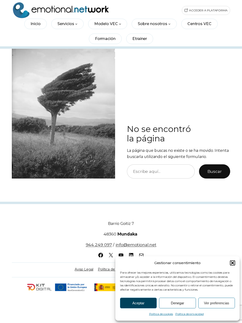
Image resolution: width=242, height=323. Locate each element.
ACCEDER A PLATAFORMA (208, 10)
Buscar (214, 171)
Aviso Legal (84, 269)
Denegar (177, 303)
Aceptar (138, 303)
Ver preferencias (216, 303)
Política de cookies (161, 314)
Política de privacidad (189, 314)
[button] (232, 263)
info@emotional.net (136, 244)
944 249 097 (99, 244)
